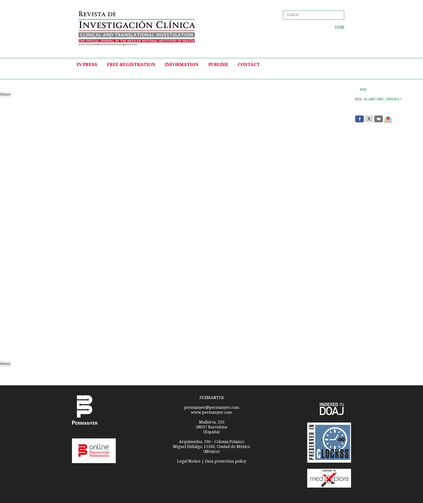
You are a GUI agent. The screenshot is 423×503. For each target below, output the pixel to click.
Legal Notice (188, 461)
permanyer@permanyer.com (211, 407)
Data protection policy (225, 461)
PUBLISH (218, 64)
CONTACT (249, 64)
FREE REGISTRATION (131, 64)
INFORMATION (182, 64)
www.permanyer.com (211, 412)
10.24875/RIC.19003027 (382, 99)
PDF (363, 89)
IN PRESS (87, 64)
